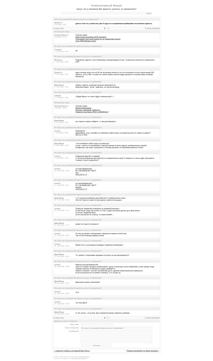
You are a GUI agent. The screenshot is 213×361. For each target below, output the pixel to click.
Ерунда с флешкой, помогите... (88, 110)
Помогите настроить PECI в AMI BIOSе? (92, 112)
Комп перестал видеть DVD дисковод (91, 37)
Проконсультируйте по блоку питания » (143, 351)
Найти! (149, 13)
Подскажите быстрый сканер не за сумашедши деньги (98, 39)
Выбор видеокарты (83, 108)
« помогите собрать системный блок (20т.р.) (72, 351)
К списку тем (58, 28)
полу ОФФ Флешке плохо (86, 41)
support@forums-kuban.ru (78, 358)
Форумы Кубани (84, 357)
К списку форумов (152, 28)
